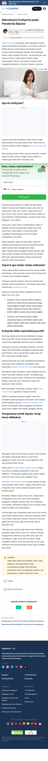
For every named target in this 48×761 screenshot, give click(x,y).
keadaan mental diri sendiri (22, 367)
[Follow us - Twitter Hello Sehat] (16, 666)
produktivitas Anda (19, 287)
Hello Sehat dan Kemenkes (11, 712)
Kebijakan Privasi (8, 694)
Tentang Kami (30, 690)
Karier (27, 698)
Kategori (5, 675)
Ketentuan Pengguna (9, 690)
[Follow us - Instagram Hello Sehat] (7, 666)
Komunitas (29, 679)
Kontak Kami (29, 702)
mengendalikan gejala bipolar (25, 468)
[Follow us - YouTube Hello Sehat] (21, 666)
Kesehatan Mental (8, 14)
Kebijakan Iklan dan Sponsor (12, 704)
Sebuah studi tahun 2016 (33, 402)
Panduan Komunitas (9, 708)
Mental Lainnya (22, 14)
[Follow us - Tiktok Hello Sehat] (25, 666)
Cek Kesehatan (30, 675)
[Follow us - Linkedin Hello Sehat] (12, 666)
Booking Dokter (7, 679)
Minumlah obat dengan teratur (14, 482)
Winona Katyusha (16, 37)
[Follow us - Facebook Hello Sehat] (3, 666)
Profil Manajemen (31, 694)
